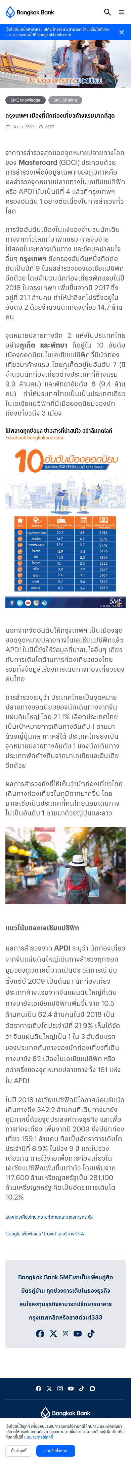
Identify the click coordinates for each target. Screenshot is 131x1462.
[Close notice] (122, 32)
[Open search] (107, 12)
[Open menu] (122, 12)
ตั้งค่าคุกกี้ (19, 1450)
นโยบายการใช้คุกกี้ (38, 1437)
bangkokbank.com (54, 34)
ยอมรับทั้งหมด (55, 1450)
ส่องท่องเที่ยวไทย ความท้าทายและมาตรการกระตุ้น (49, 1217)
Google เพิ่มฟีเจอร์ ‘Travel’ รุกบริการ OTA (44, 1234)
